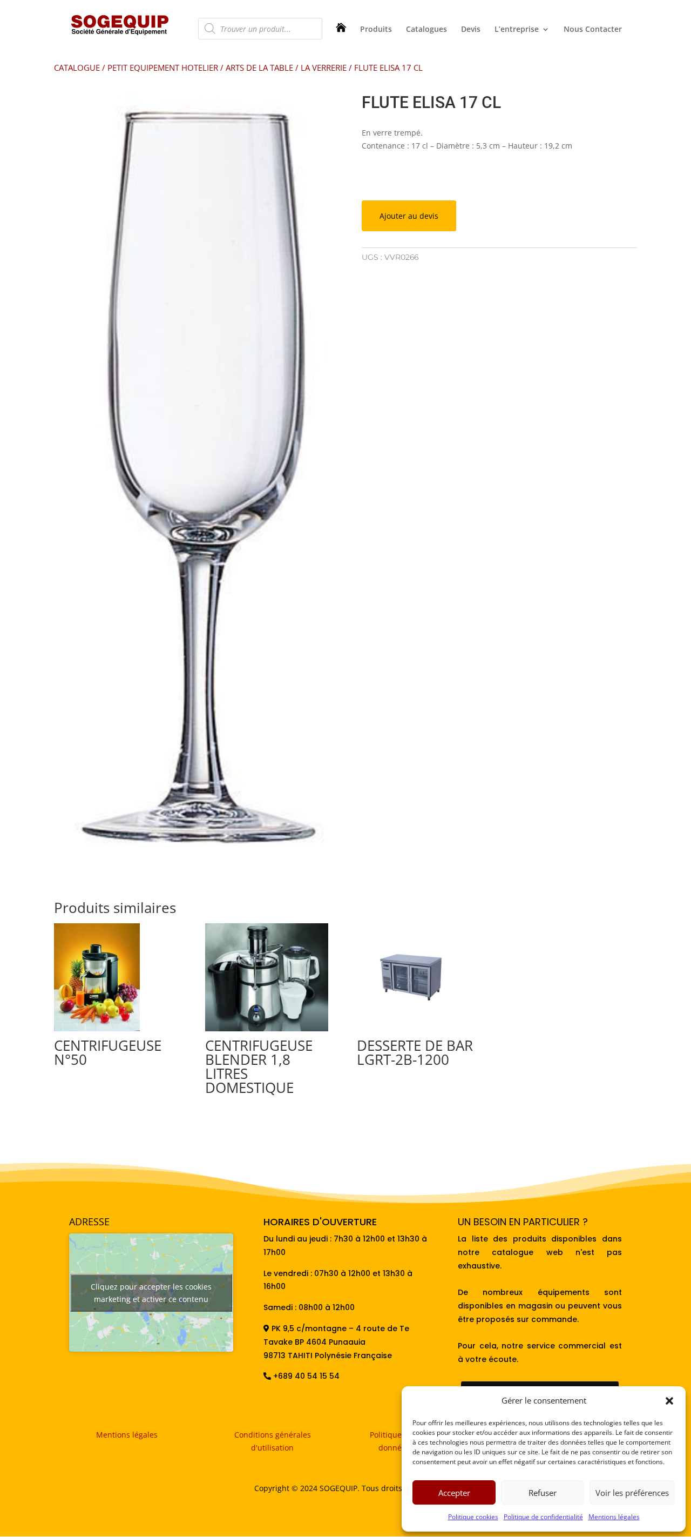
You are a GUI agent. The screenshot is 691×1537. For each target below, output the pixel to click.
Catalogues (426, 29)
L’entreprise (516, 29)
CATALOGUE (77, 67)
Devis (470, 29)
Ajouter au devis (409, 216)
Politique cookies (473, 1516)
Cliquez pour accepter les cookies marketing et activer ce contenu (151, 1292)
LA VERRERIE (324, 67)
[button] (669, 1400)
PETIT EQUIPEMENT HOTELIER (162, 67)
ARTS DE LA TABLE (259, 67)
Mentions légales (614, 1516)
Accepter (454, 1492)
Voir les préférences (632, 1492)
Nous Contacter (593, 29)
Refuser (543, 1492)
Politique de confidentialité (543, 1516)
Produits (376, 29)
